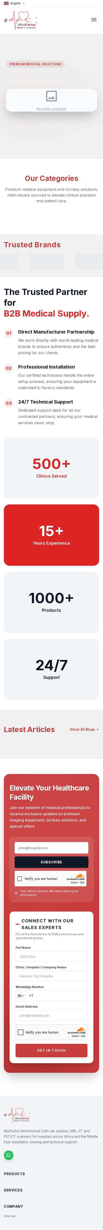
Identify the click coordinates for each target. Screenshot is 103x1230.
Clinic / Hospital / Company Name (41, 967)
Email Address (27, 1006)
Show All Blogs (84, 729)
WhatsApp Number (30, 987)
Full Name (23, 947)
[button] (20, 996)
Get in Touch (51, 1050)
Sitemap (10, 1216)
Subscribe (51, 862)
